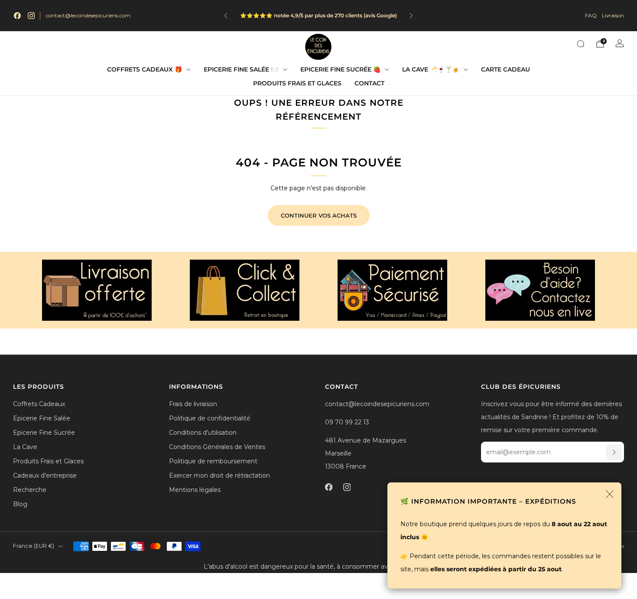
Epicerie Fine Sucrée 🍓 (340, 69)
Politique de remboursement (213, 461)
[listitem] (283, 15)
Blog (20, 504)
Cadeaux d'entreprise (45, 475)
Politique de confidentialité (209, 418)
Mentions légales (195, 490)
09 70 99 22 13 (347, 422)
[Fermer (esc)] (609, 494)
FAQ (591, 15)
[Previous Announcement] (225, 15)
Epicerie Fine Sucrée (44, 432)
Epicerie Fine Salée (41, 418)
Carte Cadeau (505, 69)
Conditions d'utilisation (203, 432)
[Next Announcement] (411, 15)
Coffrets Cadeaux (39, 404)
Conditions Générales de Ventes (217, 447)
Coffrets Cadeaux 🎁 (144, 69)
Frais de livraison (193, 404)
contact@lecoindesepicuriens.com (88, 15)
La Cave (25, 447)
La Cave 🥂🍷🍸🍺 (430, 69)
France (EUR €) (33, 546)
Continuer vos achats (319, 215)
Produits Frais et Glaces (297, 83)
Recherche (29, 490)
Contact (369, 83)
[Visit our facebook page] (17, 16)
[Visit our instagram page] (31, 16)
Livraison (613, 15)
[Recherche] (580, 43)
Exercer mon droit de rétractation (219, 475)
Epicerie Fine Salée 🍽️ (241, 69)
